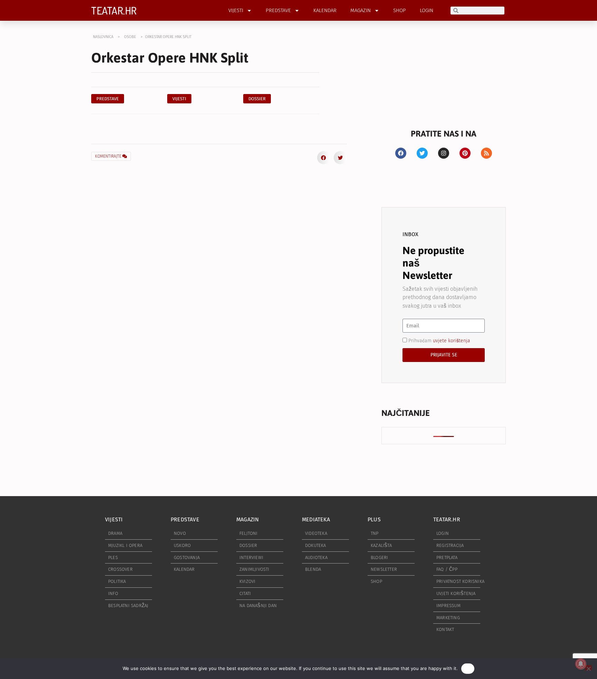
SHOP (399, 10)
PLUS (374, 519)
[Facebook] (400, 153)
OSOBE (130, 37)
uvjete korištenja (451, 341)
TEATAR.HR (114, 10)
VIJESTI (235, 10)
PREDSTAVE (278, 10)
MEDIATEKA (316, 519)
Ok (468, 668)
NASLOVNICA (103, 37)
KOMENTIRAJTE (108, 156)
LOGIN (426, 10)
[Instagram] (443, 153)
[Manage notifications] (580, 663)
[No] (588, 667)
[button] (257, 98)
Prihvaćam (439, 341)
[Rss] (486, 153)
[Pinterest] (465, 153)
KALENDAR (325, 10)
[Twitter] (422, 153)
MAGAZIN (360, 10)
